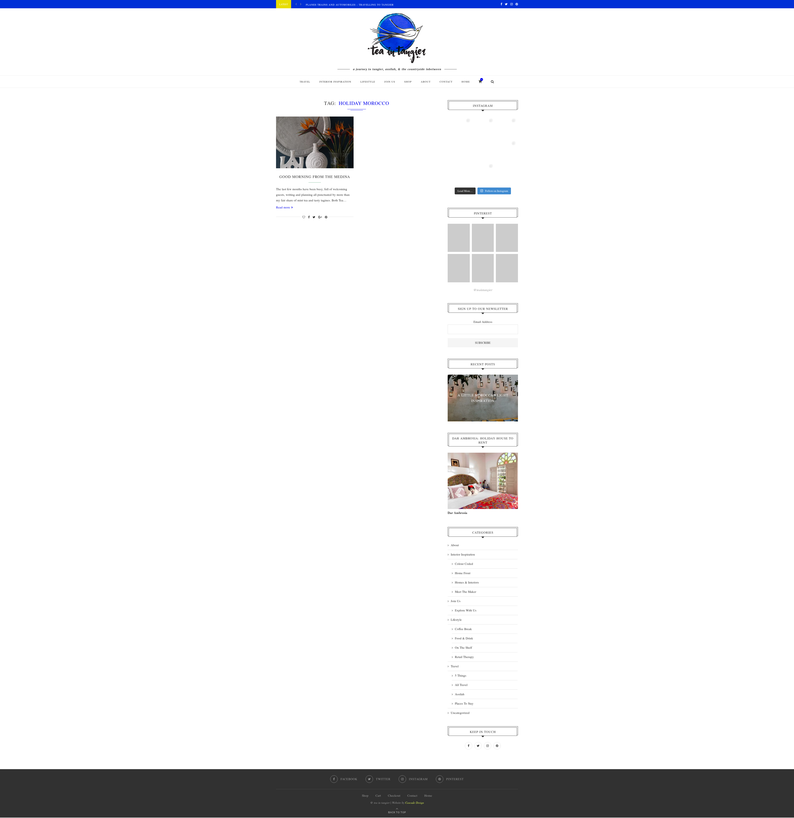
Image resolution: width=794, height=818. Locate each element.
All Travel (461, 685)
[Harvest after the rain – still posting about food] (460, 174)
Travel (305, 81)
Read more (283, 207)
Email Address (483, 322)
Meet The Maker (465, 591)
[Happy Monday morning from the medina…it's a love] (505, 174)
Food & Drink (464, 638)
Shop (365, 795)
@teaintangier (483, 290)
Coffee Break (463, 629)
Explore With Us (465, 610)
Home (466, 81)
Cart (378, 795)
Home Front (462, 573)
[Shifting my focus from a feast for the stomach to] (460, 151)
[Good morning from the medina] (315, 142)
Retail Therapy (464, 657)
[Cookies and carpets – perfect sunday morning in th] (482, 174)
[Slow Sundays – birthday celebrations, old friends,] (482, 128)
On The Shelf (463, 647)
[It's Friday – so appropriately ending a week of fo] (482, 151)
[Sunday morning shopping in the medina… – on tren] (505, 128)
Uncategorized (460, 713)
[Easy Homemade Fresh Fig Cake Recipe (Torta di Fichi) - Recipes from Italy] (459, 238)
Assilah (459, 694)
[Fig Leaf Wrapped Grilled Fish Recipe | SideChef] (483, 268)
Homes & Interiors (467, 582)
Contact (446, 81)
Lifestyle (367, 81)
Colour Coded (464, 564)
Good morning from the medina (314, 176)
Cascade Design (414, 803)
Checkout (394, 795)
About (425, 81)
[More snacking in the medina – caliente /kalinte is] (505, 151)
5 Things (460, 675)
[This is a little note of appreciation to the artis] (460, 128)
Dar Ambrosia (457, 512)
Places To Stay (464, 703)
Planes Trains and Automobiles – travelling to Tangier (350, 4)
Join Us (389, 81)
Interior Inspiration (335, 81)
